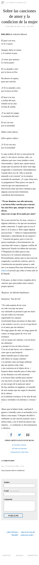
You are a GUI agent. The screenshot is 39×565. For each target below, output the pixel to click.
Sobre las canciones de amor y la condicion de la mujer (19, 16)
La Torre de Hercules (16, 2)
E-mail (11, 491)
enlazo (4, 270)
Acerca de (6, 555)
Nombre (7, 482)
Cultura (30, 26)
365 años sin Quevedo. (19, 448)
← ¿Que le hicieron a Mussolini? (11, 533)
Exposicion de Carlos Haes (19, 452)
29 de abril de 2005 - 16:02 (15, 26)
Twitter (19, 435)
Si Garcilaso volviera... (19, 445)
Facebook (11, 435)
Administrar (33, 555)
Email (27, 435)
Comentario (8, 499)
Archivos (19, 555)
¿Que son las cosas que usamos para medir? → (28, 533)
